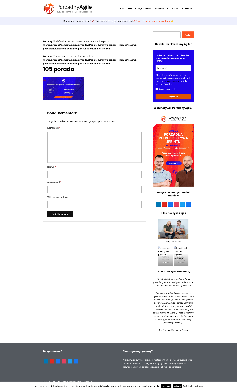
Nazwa (51, 166)
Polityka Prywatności (193, 386)
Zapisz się (173, 96)
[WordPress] (188, 204)
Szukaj (188, 35)
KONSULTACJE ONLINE (139, 8)
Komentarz (53, 127)
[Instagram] (176, 204)
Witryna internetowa (57, 197)
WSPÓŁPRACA (161, 8)
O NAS (121, 8)
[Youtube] (164, 204)
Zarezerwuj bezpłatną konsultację (153, 21)
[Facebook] (170, 204)
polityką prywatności (171, 81)
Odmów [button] (177, 386)
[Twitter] (182, 204)
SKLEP (175, 8)
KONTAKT (187, 8)
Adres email (54, 182)
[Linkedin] (158, 204)
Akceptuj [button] (166, 386)
